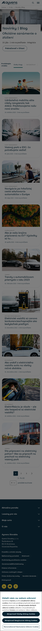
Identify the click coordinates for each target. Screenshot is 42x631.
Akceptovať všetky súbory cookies (21, 614)
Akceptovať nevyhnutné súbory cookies (21, 620)
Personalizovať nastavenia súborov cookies (21, 627)
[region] (21, 611)
